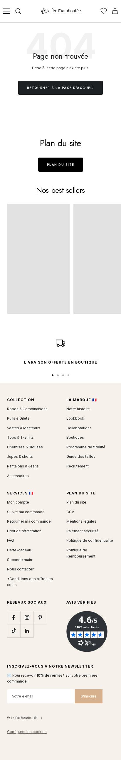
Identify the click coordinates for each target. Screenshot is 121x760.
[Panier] (115, 11)
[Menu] (6, 11)
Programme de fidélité (85, 447)
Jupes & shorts (20, 456)
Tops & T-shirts (20, 437)
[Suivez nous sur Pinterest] (40, 617)
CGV (70, 512)
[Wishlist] (104, 11)
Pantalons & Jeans (23, 466)
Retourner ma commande (29, 521)
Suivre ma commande (26, 512)
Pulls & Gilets (18, 418)
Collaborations (79, 428)
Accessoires (18, 476)
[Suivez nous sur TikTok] (13, 630)
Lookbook (75, 418)
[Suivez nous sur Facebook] (13, 617)
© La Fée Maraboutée (22, 718)
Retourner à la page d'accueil (60, 87)
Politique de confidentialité (89, 540)
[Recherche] (18, 11)
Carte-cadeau (19, 550)
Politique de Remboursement (80, 553)
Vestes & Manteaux (23, 428)
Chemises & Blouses (25, 447)
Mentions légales (81, 521)
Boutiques (75, 437)
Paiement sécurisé (82, 531)
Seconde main (19, 560)
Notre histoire (78, 409)
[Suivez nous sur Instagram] (26, 617)
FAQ (10, 540)
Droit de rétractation (24, 531)
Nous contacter (20, 569)
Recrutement (77, 466)
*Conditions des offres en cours (30, 582)
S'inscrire (89, 696)
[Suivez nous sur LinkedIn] (26, 630)
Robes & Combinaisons (27, 409)
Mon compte (18, 502)
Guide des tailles (80, 456)
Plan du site (60, 164)
